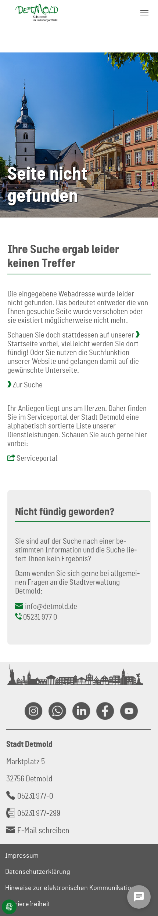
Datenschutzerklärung (37, 871)
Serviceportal (37, 458)
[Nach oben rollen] (143, 874)
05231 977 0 (40, 616)
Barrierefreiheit (27, 903)
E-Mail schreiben (43, 830)
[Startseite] (36, 13)
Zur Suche (27, 384)
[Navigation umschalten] (144, 13)
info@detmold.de (51, 606)
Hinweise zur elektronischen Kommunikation (70, 887)
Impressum (22, 855)
